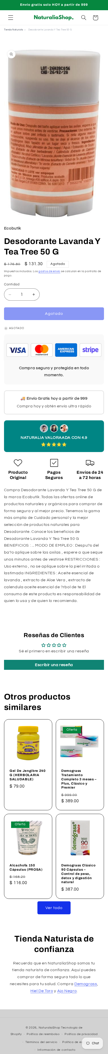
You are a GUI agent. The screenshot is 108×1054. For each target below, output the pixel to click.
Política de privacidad (81, 1034)
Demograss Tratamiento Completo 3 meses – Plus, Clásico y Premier (79, 779)
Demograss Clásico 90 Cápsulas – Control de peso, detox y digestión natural (78, 873)
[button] (10, 17)
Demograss (85, 984)
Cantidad (11, 284)
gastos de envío (49, 271)
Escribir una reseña (54, 665)
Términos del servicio (41, 1042)
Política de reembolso (43, 1034)
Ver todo (54, 908)
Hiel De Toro (41, 991)
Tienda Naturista (13, 30)
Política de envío (75, 1042)
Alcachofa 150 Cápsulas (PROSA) (26, 867)
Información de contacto (56, 1050)
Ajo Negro (67, 991)
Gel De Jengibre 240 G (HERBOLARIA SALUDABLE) (28, 775)
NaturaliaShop (50, 1027)
